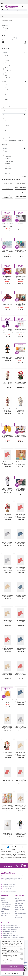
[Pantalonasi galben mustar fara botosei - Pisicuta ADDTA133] (7, 428)
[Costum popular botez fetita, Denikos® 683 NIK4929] (7, 745)
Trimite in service (5, 913)
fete (6, 30)
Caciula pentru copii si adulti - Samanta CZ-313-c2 (7, 701)
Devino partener (19, 907)
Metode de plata (19, 903)
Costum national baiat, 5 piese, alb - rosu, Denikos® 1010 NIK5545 (7, 489)
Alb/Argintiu (8, 168)
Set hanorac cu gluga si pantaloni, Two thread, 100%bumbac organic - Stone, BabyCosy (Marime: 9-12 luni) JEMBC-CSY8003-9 (7, 595)
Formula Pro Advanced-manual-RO (11, 925)
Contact (3, 898)
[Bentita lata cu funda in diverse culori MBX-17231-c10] (21, 481)
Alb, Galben (8, 156)
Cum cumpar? (18, 898)
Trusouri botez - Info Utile (9, 931)
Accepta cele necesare (12, 973)
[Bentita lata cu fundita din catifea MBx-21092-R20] (21, 428)
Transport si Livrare (6, 904)
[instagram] (21, 865)
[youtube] (25, 865)
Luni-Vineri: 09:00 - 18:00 (8, 884)
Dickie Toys (8, 70)
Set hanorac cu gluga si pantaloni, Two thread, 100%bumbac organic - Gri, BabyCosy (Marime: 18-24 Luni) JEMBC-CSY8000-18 (7, 569)
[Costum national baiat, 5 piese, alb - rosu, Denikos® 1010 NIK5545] (7, 481)
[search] (2, 10)
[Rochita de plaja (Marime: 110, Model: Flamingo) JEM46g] (7, 798)
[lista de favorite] (21, 6)
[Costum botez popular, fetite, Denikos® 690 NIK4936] (7, 507)
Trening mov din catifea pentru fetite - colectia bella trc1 (7, 331)
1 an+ (6, 84)
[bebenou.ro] (11, 6)
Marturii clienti (4, 902)
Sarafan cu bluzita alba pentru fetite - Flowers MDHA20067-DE (20, 278)
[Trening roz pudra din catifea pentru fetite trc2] (21, 296)
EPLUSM (7, 77)
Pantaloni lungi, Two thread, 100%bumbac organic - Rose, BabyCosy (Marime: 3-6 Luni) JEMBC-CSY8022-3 (20, 675)
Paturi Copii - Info (7, 933)
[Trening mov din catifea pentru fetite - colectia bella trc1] (7, 322)
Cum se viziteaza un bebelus (10, 929)
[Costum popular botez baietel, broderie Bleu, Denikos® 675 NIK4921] (21, 401)
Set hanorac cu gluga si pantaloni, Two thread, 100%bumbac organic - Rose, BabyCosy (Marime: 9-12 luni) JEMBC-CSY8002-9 (7, 463)
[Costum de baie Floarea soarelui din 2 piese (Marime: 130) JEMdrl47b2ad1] (21, 454)
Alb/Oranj (7, 173)
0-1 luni (7, 120)
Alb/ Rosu (7, 163)
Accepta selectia (12, 970)
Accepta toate (12, 966)
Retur (2, 911)
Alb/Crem (7, 171)
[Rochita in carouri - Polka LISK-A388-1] (7, 296)
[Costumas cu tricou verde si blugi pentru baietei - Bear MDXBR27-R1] (21, 243)
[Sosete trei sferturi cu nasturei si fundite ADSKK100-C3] (21, 322)
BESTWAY (7, 65)
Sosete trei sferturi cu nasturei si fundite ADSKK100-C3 (20, 331)
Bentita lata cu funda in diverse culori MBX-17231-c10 (20, 489)
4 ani (6, 99)
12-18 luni (7, 137)
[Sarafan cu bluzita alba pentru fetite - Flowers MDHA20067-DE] (21, 269)
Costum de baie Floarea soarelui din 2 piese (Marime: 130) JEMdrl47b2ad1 (20, 463)
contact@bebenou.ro (8, 886)
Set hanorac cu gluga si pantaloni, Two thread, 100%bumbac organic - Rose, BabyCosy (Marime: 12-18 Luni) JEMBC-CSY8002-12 (20, 516)
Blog (16, 911)
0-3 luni (7, 125)
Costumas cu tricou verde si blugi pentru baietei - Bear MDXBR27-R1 (20, 251)
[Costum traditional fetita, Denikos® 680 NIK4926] (21, 375)
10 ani (6, 87)
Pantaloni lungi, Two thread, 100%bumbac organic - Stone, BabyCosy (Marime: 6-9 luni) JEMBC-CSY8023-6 (20, 807)
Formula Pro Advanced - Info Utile (11, 927)
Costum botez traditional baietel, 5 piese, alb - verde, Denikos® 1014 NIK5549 (20, 833)
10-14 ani (7, 133)
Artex (6, 55)
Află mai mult (19, 945)
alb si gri (7, 153)
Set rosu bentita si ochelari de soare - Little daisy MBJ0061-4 (7, 278)
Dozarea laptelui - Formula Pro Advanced (13, 937)
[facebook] (18, 865)
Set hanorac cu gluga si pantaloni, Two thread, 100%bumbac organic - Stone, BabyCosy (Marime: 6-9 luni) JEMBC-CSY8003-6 (7, 675)
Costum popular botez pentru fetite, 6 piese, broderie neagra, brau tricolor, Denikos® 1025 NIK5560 (7, 357)
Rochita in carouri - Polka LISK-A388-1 (7, 303)
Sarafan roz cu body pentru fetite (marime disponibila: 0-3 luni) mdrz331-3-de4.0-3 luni (7, 225)
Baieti (6, 28)
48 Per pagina (20, 206)
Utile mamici (4, 915)
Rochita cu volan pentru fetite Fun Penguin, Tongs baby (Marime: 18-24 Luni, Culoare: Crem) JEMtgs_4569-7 (7, 833)
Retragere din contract (20, 913)
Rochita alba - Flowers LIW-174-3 (21, 224)
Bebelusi (7, 106)
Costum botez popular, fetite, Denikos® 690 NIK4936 (8, 516)
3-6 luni (7, 97)
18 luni (6, 92)
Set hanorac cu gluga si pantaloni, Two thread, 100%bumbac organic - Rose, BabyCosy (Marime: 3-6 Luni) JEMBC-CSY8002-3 (20, 569)
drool (6, 75)
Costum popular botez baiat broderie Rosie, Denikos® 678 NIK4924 (7, 384)
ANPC (16, 915)
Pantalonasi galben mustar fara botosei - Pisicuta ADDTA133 (7, 436)
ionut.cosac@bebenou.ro (9, 891)
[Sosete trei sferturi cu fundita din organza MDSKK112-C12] (21, 348)
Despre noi (3, 900)
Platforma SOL (18, 917)
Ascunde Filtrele (7, 21)
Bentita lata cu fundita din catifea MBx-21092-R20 (20, 436)
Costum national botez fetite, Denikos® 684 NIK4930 (7, 410)
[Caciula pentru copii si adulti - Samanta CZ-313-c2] (7, 692)
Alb (6, 151)
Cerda (6, 67)
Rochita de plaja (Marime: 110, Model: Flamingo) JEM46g (7, 807)
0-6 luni (7, 128)
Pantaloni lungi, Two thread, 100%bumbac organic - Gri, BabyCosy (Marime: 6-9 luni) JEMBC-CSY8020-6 (20, 727)
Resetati (23, 176)
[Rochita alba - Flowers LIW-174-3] (21, 216)
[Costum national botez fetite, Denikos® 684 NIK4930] (7, 401)
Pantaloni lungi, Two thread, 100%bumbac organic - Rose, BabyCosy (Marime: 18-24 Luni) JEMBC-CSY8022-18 (20, 780)
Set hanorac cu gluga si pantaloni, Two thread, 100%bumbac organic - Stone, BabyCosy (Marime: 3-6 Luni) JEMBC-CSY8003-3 (20, 754)
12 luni (6, 89)
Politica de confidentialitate (5, 909)
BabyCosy (7, 58)
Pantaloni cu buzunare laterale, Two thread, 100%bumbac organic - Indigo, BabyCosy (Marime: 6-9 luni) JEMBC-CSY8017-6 (20, 595)
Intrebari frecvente (19, 909)
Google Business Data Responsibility (9, 945)
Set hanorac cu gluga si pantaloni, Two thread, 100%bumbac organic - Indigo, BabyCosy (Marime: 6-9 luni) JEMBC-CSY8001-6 (20, 701)
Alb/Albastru (8, 166)
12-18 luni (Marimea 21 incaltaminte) (14, 140)
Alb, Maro (7, 158)
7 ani (6, 104)
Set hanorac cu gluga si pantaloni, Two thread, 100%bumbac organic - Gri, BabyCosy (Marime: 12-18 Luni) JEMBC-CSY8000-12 (7, 542)
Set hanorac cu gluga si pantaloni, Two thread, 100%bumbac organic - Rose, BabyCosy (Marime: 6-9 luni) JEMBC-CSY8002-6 (7, 648)
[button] (2, 6)
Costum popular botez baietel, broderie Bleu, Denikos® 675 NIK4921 (20, 410)
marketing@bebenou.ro (9, 888)
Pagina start (3, 16)
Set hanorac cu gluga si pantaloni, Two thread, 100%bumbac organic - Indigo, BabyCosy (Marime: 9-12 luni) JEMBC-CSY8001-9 (20, 648)
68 (16, 847)
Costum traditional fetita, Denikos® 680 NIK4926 (20, 384)
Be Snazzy (7, 62)
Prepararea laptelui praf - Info (10, 935)
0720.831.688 (5, 882)
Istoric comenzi (19, 905)
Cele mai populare (7, 206)
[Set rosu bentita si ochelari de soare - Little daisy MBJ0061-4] (7, 269)
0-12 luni (7, 123)
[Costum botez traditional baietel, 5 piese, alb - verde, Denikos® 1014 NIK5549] (21, 824)
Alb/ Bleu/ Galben (9, 161)
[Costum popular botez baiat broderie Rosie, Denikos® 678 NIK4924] (7, 375)
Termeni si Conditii (5, 906)
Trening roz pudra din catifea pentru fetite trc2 (20, 304)
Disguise (7, 72)
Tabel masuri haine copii (20, 901)
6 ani (6, 102)
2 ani (6, 94)
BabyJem (7, 60)
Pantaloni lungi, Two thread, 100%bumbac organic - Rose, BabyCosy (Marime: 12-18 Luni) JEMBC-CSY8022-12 (7, 780)
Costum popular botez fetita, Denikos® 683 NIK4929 (7, 754)
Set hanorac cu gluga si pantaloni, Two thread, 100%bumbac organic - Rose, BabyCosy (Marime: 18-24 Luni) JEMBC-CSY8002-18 (20, 622)
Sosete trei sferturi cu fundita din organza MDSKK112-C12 (20, 357)
